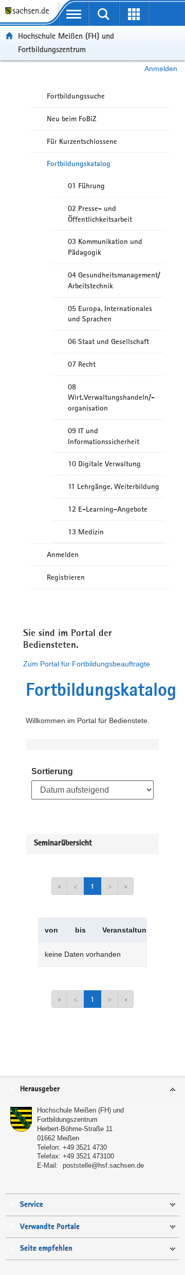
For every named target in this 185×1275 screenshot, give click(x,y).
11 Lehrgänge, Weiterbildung (113, 486)
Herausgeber (40, 1089)
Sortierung (52, 771)
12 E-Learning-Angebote (107, 509)
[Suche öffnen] (104, 14)
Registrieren (66, 577)
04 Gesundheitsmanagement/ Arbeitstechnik (114, 280)
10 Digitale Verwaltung (104, 463)
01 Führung (86, 185)
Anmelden (160, 68)
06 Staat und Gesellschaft (108, 341)
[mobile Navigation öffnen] (74, 14)
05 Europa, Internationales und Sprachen (110, 314)
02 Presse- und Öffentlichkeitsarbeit (100, 214)
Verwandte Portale (50, 1227)
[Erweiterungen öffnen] (134, 14)
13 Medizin (86, 531)
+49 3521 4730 (85, 1147)
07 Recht (82, 364)
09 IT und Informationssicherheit (103, 436)
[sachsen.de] (29, 16)
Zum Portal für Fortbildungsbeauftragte (86, 664)
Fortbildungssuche (76, 96)
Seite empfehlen (46, 1248)
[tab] (92, 1089)
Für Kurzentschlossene (82, 141)
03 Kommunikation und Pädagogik (105, 247)
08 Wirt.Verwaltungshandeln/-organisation (111, 397)
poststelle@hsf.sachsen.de (103, 1165)
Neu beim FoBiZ (72, 118)
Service (31, 1204)
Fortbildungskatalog (78, 163)
